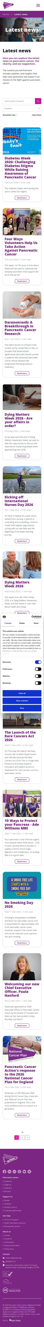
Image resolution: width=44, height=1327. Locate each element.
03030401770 (10, 1261)
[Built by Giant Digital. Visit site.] (16, 1320)
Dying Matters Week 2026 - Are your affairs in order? (18, 420)
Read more (22, 198)
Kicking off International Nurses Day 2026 (19, 501)
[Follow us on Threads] (19, 1171)
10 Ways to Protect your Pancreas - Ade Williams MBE (22, 824)
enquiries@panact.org (13, 1258)
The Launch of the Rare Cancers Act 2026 (20, 736)
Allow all (22, 693)
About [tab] (36, 623)
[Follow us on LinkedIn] (9, 1171)
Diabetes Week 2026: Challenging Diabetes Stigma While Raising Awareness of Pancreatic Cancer (20, 168)
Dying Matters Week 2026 (17, 584)
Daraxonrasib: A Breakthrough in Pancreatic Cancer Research (20, 328)
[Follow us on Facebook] (4, 1171)
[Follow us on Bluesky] (24, 1171)
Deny (22, 708)
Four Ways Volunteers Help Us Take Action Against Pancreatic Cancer (21, 246)
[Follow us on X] (29, 1171)
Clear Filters (36, 115)
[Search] (38, 101)
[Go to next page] (22, 1132)
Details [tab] (22, 623)
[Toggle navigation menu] (38, 5)
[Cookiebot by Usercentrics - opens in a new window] (31, 617)
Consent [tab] (8, 623)
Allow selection (22, 701)
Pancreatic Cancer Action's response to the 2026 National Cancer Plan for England (20, 1074)
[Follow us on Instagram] (14, 1171)
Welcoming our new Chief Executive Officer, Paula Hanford (22, 990)
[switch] (36, 668)
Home (6, 14)
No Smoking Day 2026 (19, 904)
